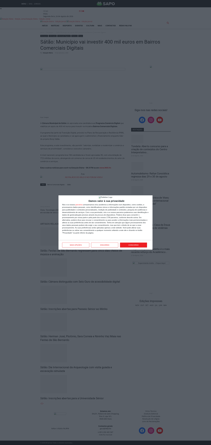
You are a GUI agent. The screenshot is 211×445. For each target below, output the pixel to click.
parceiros (79, 204)
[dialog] (105, 222)
